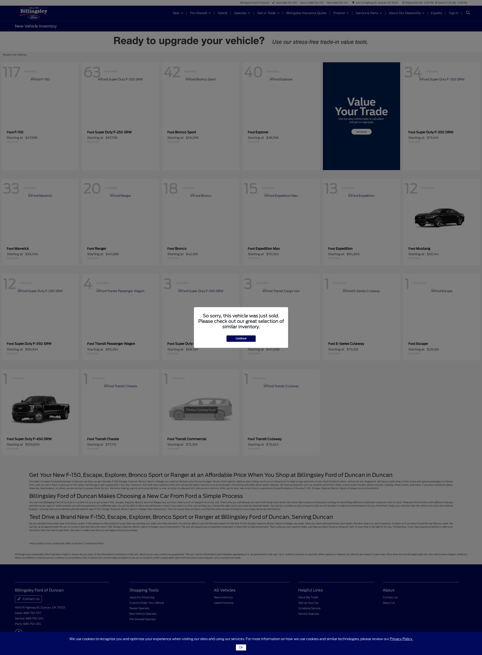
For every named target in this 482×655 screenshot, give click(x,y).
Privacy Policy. (401, 639)
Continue (241, 338)
